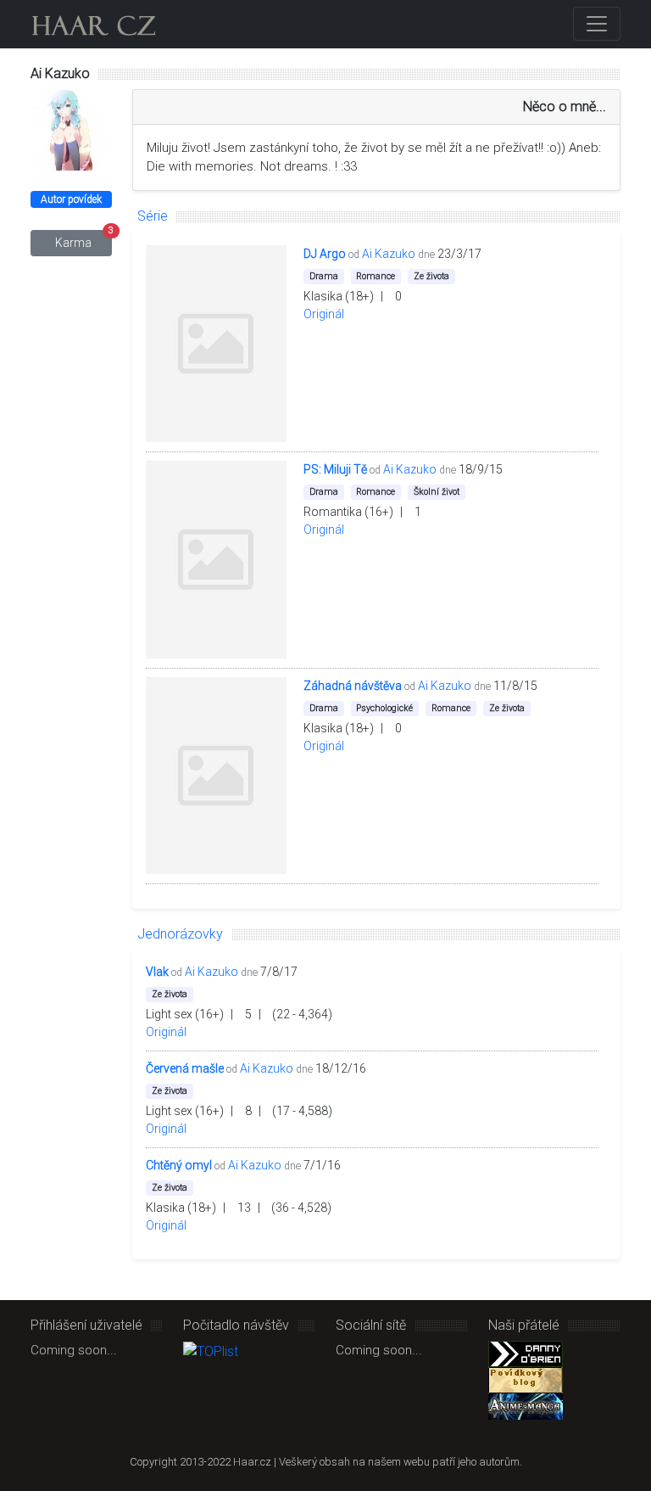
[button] (497, 254)
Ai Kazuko (388, 254)
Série (152, 216)
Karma (83, 239)
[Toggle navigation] (596, 24)
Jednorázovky (180, 934)
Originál (323, 314)
